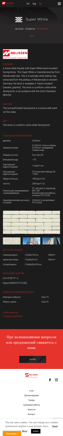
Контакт (31, 414)
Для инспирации (31, 395)
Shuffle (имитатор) (10, 312)
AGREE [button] (36, 431)
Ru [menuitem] (40, 3)
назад (31, 35)
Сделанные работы (31, 405)
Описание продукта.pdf (12, 316)
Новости (31, 409)
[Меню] (59, 3)
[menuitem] (28, 3)
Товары (31, 400)
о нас (31, 391)
